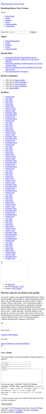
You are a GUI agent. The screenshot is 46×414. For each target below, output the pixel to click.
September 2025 (11, 119)
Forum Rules (10, 26)
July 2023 (8, 170)
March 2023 (9, 178)
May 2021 (9, 222)
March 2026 (9, 107)
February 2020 (10, 252)
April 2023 (9, 176)
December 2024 (11, 137)
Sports (7, 22)
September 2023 (11, 166)
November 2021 (11, 210)
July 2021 (8, 218)
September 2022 (11, 190)
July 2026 (8, 99)
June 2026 (9, 101)
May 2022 (9, 198)
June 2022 (9, 196)
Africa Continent (20, 82)
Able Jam (11, 284)
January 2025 (10, 135)
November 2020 (11, 234)
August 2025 (10, 121)
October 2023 (10, 164)
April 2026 (9, 105)
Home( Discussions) (12, 41)
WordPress (19, 412)
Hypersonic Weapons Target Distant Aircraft (21, 57)
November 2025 (11, 115)
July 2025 (8, 123)
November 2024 (11, 139)
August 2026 (10, 97)
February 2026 (10, 109)
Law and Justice (20, 84)
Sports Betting (20, 80)
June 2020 (9, 244)
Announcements (11, 24)
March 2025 (9, 131)
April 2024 (9, 153)
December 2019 (11, 256)
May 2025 (9, 127)
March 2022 (9, 202)
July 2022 (8, 194)
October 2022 (10, 188)
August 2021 (10, 216)
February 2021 (10, 228)
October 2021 (10, 212)
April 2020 (9, 248)
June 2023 (9, 172)
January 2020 (10, 254)
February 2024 (10, 156)
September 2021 (11, 214)
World (7, 18)
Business (8, 20)
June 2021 (9, 220)
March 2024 (9, 154)
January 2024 (10, 158)
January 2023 (10, 182)
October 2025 (10, 117)
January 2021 (10, 230)
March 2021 (9, 226)
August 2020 (10, 240)
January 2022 (10, 206)
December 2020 (11, 232)
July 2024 (8, 147)
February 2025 (10, 133)
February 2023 (10, 180)
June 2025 (9, 125)
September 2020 (11, 238)
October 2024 (10, 141)
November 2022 (11, 186)
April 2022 (9, 200)
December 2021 (11, 208)
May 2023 (9, 174)
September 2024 (11, 143)
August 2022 (10, 192)
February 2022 (10, 204)
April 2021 (9, 224)
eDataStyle (34, 410)
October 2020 (10, 236)
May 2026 (9, 103)
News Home (9, 16)
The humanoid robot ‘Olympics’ (16, 71)
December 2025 (11, 113)
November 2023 (11, 162)
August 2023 (10, 168)
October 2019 (10, 258)
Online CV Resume (15, 410)
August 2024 (10, 145)
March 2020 (9, 250)
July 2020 (8, 242)
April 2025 (9, 129)
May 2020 (9, 246)
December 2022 (11, 184)
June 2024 (9, 149)
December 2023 (11, 160)
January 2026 (10, 111)
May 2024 (9, 151)
